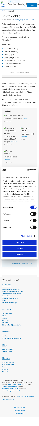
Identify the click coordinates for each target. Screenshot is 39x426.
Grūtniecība (6, 285)
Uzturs (4, 300)
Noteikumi (20, 396)
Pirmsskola (6, 332)
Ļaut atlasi (19, 248)
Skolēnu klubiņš (7, 351)
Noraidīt (19, 254)
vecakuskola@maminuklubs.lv (11, 391)
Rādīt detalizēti (26, 236)
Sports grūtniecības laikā (10, 298)
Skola (4, 345)
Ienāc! (33, 5)
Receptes (5, 367)
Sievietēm (6, 358)
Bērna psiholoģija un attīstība (11, 325)
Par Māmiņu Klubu (8, 399)
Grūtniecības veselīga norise (11, 293)
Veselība (5, 323)
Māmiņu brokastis (8, 365)
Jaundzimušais (7, 313)
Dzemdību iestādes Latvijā (11, 289)
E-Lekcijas (21, 4)
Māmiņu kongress (8, 362)
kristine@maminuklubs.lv (15, 384)
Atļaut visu (19, 242)
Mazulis (4, 318)
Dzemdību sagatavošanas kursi (12, 291)
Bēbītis (4, 316)
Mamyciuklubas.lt (19, 407)
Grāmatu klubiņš (7, 349)
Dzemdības (6, 296)
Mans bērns (6, 309)
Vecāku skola (12, 4)
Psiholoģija (5, 320)
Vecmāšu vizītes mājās (9, 303)
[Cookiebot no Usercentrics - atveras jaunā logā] (28, 170)
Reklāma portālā (29, 396)
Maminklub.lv (19, 413)
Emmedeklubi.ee (20, 410)
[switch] (33, 214)
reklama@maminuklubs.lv (10, 389)
